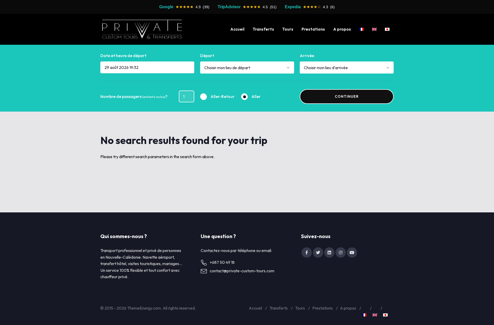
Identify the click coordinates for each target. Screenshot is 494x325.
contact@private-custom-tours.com (242, 270)
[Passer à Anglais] (374, 29)
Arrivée (307, 55)
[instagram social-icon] (341, 252)
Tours (287, 29)
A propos (342, 29)
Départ (207, 55)
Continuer (347, 96)
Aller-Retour (222, 96)
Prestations (313, 29)
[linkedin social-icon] (329, 252)
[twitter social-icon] (318, 252)
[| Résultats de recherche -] (142, 29)
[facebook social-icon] (307, 252)
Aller (256, 96)
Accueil (237, 29)
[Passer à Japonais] (387, 29)
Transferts (263, 29)
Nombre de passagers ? (133, 96)
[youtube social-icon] (352, 252)
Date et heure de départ (123, 55)
